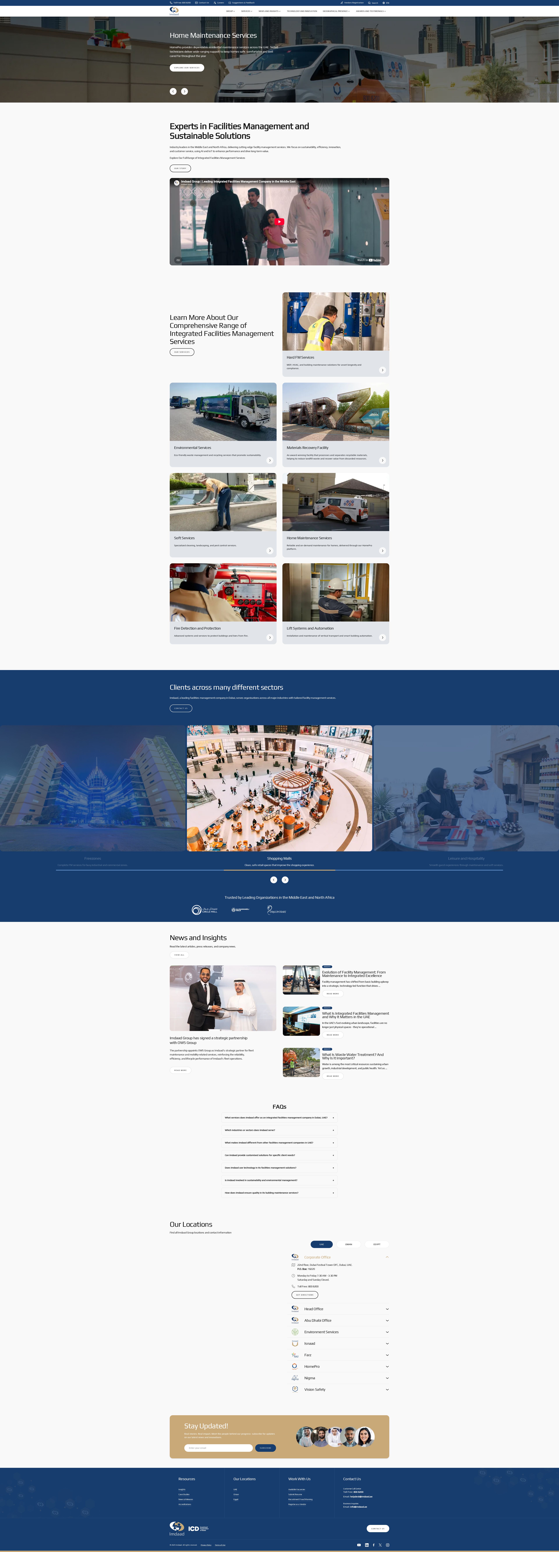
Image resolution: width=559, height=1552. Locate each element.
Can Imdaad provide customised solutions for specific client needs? (279, 1155)
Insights (181, 1489)
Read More (180, 1070)
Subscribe (265, 1448)
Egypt (235, 1499)
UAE (235, 1489)
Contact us (181, 708)
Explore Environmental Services (191, 73)
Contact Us (378, 1529)
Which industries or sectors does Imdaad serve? (279, 1130)
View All (179, 955)
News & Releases (185, 1499)
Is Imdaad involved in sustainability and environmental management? (279, 1180)
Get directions (305, 1295)
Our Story (180, 168)
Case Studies (183, 1494)
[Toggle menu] (234, 11)
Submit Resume (295, 1494)
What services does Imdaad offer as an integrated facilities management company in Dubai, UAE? (279, 1117)
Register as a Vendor (297, 1504)
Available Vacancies (296, 1489)
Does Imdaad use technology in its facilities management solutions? (279, 1167)
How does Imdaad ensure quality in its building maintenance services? (279, 1192)
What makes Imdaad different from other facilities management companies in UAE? (279, 1142)
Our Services (182, 352)
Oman (236, 1494)
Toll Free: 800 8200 (308, 1286)
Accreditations (184, 1504)
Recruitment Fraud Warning (300, 1499)
